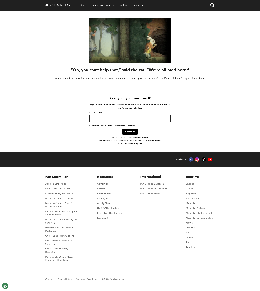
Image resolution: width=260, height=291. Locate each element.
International (150, 177)
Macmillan (191, 203)
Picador (190, 237)
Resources (105, 177)
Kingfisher (191, 193)
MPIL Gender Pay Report (57, 188)
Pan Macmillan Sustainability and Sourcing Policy (61, 213)
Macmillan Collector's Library (200, 217)
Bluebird (190, 183)
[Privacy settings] (5, 286)
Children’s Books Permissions (59, 235)
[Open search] (212, 5)
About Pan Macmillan (55, 183)
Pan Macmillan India (150, 193)
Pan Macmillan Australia (152, 183)
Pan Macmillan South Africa (153, 188)
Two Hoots (191, 247)
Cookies (49, 279)
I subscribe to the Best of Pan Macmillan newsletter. (115, 125)
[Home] (57, 5)
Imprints (192, 177)
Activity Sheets (104, 203)
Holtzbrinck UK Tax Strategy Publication (59, 229)
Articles (124, 5)
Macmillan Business (195, 208)
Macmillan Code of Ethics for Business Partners (59, 205)
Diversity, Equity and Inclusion (60, 193)
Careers (101, 188)
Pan (188, 232)
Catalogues (102, 198)
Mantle (189, 222)
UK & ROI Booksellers (108, 208)
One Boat (190, 227)
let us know (157, 78)
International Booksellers (109, 213)
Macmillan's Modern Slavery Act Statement (61, 221)
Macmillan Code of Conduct (59, 198)
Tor (187, 242)
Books (83, 5)
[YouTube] (210, 159)
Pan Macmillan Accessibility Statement (58, 242)
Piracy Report (104, 193)
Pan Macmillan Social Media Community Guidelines (59, 258)
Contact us (102, 183)
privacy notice (111, 140)
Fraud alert (102, 217)
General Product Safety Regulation (56, 250)
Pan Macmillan (56, 177)
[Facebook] (191, 159)
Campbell (191, 188)
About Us (138, 5)
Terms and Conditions (87, 279)
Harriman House (194, 198)
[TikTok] (204, 159)
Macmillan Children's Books (199, 213)
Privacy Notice (65, 279)
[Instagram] (197, 159)
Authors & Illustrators (103, 5)
